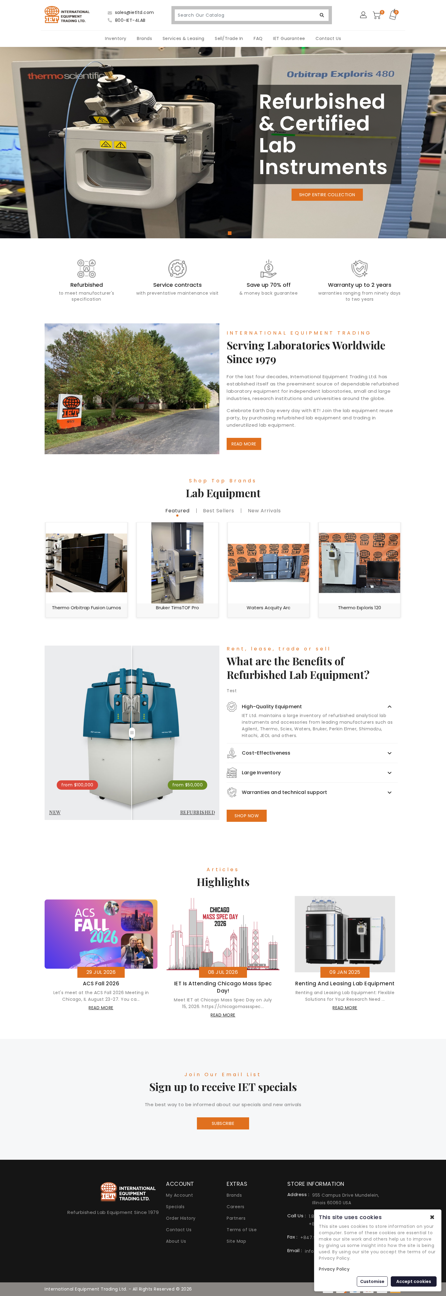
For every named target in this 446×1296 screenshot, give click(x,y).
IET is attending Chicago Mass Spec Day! (223, 987)
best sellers (218, 510)
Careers (236, 1207)
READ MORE (243, 444)
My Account (179, 1195)
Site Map (236, 1241)
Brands (144, 38)
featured (177, 510)
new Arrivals (264, 510)
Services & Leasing (183, 38)
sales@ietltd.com (133, 12)
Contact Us (328, 38)
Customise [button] (372, 1281)
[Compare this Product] (118, 541)
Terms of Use (242, 1230)
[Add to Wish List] (118, 530)
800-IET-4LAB (129, 20)
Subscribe (223, 1123)
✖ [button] (432, 1217)
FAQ (258, 38)
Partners (236, 1218)
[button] (216, 233)
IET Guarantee (289, 38)
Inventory (116, 38)
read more (101, 1008)
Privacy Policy (334, 1269)
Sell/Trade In (229, 38)
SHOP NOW (247, 816)
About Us (176, 1241)
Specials (175, 1207)
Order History (181, 1218)
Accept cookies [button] (413, 1281)
